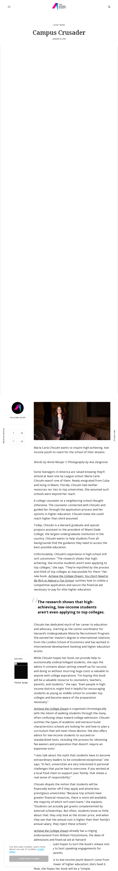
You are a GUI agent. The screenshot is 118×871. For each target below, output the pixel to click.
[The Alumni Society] (59, 7)
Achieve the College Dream (51, 709)
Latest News (59, 25)
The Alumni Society (18, 418)
